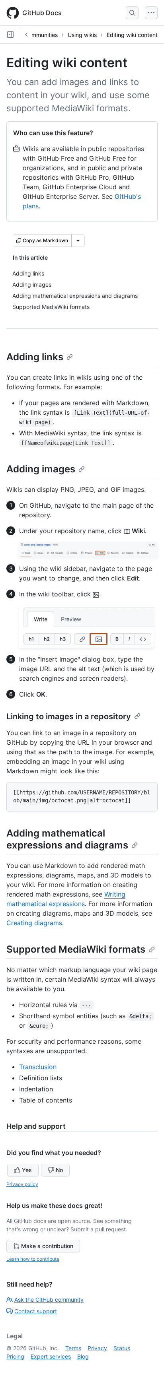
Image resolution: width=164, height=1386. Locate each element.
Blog (83, 1356)
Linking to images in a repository (68, 716)
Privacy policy (22, 1184)
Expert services (51, 1356)
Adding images (40, 469)
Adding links (34, 357)
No (59, 1170)
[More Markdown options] (78, 240)
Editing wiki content (132, 34)
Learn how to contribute (32, 1259)
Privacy (97, 1348)
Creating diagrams (34, 923)
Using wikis (82, 34)
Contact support (35, 1311)
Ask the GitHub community (49, 1299)
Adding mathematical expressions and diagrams (67, 839)
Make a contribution (47, 1245)
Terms (73, 1348)
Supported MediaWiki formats (75, 949)
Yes (27, 1170)
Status (121, 1348)
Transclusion (38, 1067)
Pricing (15, 1356)
